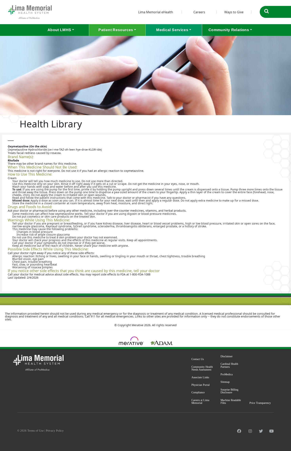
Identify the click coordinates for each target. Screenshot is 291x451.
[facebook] (239, 431)
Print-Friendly (278, 138)
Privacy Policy (55, 430)
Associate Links (200, 377)
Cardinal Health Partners (229, 365)
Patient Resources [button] (115, 30)
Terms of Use (35, 430)
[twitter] (261, 431)
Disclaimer (227, 356)
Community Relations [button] (228, 30)
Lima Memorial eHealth (155, 12)
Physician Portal (200, 384)
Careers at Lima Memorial (200, 401)
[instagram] (250, 431)
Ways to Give (233, 12)
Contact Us (197, 359)
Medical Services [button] (172, 30)
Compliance (198, 392)
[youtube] (271, 431)
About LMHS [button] (59, 30)
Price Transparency (260, 402)
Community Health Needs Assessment (202, 368)
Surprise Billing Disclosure (229, 391)
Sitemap (225, 381)
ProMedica (227, 374)
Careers (199, 12)
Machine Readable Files (231, 401)
